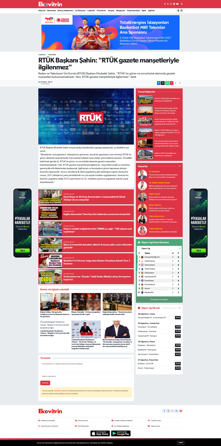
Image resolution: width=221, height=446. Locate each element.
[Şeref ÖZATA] (142, 197)
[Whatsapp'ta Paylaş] (167, 83)
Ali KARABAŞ (154, 172)
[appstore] (100, 433)
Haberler (42, 55)
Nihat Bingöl (155, 205)
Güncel (41, 11)
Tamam (180, 442)
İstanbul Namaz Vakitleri (123, 420)
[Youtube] (181, 411)
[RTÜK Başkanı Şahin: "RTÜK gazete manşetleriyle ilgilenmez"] (86, 116)
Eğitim (151, 11)
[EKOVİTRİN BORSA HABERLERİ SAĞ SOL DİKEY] (22, 223)
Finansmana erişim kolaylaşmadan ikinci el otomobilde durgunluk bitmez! (163, 176)
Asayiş (111, 11)
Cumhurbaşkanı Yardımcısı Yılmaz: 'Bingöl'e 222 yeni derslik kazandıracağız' (54, 333)
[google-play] (121, 433)
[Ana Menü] (181, 10)
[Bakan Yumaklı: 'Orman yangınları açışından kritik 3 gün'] (86, 302)
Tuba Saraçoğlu (156, 216)
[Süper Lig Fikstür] (180, 308)
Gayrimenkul (133, 11)
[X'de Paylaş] (163, 83)
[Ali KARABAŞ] (142, 174)
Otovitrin (101, 11)
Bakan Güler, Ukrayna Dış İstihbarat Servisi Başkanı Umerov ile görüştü (55, 314)
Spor (144, 11)
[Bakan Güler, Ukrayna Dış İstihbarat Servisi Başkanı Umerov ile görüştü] (55, 302)
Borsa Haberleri (65, 11)
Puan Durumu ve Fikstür (49, 426)
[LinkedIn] (177, 411)
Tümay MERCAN (155, 229)
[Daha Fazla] (171, 83)
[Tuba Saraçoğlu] (142, 219)
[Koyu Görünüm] (178, 11)
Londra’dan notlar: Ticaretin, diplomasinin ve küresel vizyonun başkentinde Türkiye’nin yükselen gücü (163, 221)
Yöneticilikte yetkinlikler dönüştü (163, 232)
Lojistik (91, 11)
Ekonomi (51, 11)
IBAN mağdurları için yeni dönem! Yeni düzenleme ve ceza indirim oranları (163, 187)
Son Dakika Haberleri (121, 426)
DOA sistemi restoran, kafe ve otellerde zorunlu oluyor (161, 209)
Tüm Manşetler (83, 426)
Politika (52, 55)
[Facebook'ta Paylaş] (158, 83)
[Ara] (182, 4)
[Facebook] (164, 411)
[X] (168, 411)
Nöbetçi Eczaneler (48, 420)
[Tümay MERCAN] (142, 230)
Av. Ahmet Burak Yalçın (159, 183)
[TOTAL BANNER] (110, 32)
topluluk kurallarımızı (61, 391)
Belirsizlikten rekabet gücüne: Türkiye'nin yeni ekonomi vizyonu (163, 198)
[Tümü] (180, 166)
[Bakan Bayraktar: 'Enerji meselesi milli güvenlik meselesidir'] (117, 302)
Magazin (120, 11)
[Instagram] (172, 411)
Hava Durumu (83, 420)
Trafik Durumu (156, 420)
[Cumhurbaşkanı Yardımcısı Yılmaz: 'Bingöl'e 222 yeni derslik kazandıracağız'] (55, 325)
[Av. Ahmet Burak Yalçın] (142, 186)
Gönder (45, 383)
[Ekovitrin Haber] (50, 4)
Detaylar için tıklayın (159, 300)
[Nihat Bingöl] (142, 208)
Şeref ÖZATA (154, 194)
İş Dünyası (80, 11)
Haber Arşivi (155, 426)
